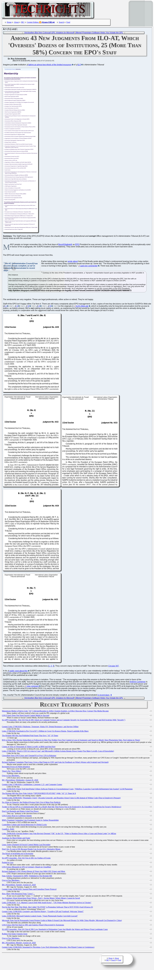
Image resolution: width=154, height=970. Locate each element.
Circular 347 (113, 666)
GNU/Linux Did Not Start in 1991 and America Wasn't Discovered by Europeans (33, 925)
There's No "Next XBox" (11, 771)
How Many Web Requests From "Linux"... (18, 894)
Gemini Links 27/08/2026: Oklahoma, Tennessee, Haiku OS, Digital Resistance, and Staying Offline (40, 727)
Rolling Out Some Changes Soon (14, 934)
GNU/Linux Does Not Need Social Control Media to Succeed (25, 715)
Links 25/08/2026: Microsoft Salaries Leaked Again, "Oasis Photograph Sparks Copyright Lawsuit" (40, 916)
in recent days (103, 695)
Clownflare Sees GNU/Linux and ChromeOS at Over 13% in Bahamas (29, 756)
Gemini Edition (32, 22)
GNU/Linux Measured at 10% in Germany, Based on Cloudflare (26, 867)
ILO (79, 65)
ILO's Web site (82, 306)
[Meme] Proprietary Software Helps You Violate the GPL (99, 33)
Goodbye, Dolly (8, 829)
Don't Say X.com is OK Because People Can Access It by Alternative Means (31, 849)
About (16, 22)
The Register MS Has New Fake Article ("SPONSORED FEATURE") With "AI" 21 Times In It (39, 793)
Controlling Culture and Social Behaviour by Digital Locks (24, 825)
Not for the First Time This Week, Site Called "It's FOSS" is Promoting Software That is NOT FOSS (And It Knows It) (47, 907)
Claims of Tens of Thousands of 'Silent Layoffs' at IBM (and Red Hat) (28, 747)
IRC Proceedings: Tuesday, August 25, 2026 (19, 885)
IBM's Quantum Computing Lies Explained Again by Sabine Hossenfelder (30, 820)
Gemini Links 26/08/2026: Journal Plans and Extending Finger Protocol (29, 889)
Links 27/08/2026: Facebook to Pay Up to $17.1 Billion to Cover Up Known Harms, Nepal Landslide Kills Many (45, 731)
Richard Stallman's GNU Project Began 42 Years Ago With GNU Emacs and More (33, 871)
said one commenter (89, 266)
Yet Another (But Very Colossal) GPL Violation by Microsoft (49, 33)
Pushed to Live (7, 862)
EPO (77, 244)
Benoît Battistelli (65, 244)
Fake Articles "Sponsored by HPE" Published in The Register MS (27, 876)
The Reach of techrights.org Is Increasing (17, 854)
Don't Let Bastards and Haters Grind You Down (20, 811)
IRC (22, 22)
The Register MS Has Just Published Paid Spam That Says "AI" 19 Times (30, 736)
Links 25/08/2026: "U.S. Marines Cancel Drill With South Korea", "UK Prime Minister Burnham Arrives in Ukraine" (46, 903)
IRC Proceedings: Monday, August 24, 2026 (19, 943)
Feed (68, 22)
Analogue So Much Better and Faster (16, 838)
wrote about (73, 261)
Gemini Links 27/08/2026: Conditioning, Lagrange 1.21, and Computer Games (32, 784)
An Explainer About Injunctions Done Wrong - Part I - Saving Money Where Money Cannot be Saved (41, 898)
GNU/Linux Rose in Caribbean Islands (17, 816)
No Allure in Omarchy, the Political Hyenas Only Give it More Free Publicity (31, 802)
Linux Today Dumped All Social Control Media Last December (26, 845)
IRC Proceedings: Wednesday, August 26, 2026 (20, 780)
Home (9, 22)
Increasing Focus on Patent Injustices (16, 767)
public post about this (19, 671)
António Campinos (137, 682)
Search (61, 22)
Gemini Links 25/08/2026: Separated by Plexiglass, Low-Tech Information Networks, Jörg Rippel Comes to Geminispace (48, 947)
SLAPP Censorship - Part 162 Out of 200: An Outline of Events (26, 858)
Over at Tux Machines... (11, 776)
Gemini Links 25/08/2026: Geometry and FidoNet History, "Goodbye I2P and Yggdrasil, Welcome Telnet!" (43, 911)
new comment (33, 686)
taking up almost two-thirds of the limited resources (50, 65)
